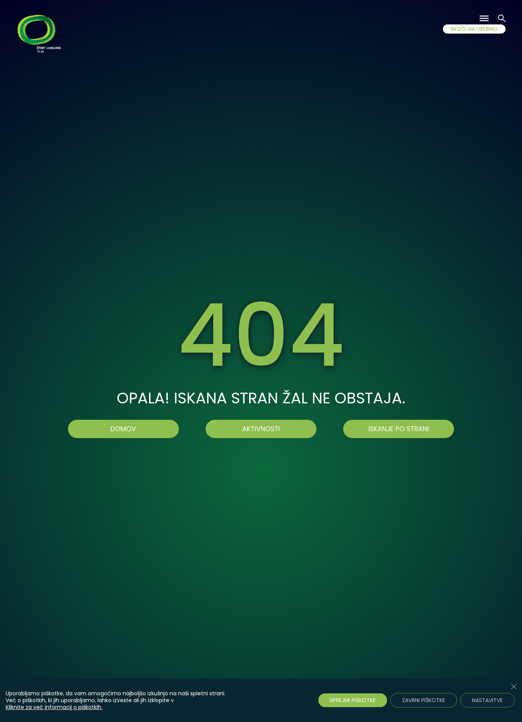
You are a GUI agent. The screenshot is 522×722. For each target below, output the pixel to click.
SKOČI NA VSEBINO (474, 29)
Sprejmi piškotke (353, 700)
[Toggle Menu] (484, 18)
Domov (123, 429)
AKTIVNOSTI (261, 429)
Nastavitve (487, 700)
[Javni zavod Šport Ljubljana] (40, 35)
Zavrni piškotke (423, 700)
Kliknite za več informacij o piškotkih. (54, 707)
